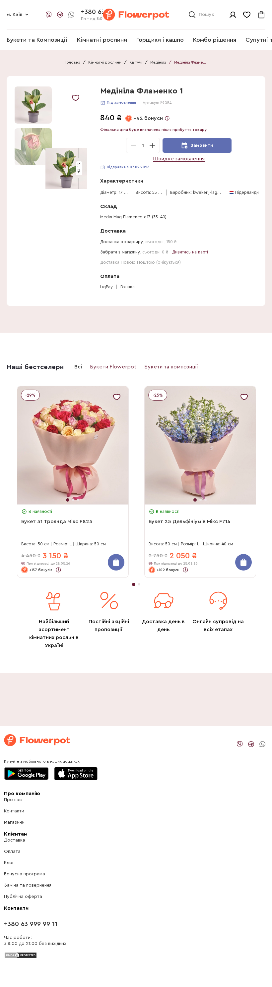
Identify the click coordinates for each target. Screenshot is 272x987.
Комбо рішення (214, 40)
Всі (78, 366)
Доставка (14, 840)
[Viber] (48, 14)
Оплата (12, 851)
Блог (9, 862)
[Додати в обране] (76, 98)
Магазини (14, 822)
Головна (72, 62)
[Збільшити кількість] (152, 145)
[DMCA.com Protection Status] (20, 955)
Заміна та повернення (27, 885)
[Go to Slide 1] (33, 105)
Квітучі (135, 62)
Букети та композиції (171, 366)
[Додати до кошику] (116, 562)
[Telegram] (60, 14)
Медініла (158, 62)
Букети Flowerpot (113, 366)
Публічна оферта (23, 896)
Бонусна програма (24, 874)
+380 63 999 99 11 (30, 924)
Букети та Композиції (37, 40)
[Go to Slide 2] (33, 146)
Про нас (13, 799)
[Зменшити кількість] (134, 145)
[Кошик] (261, 15)
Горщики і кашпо (160, 40)
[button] (66, 168)
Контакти (14, 811)
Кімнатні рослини (102, 40)
